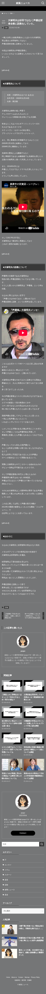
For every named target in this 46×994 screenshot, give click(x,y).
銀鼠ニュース (23, 3)
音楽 (6, 895)
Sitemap (27, 977)
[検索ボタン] (43, 3)
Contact (23, 833)
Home (8, 977)
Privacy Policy (35, 977)
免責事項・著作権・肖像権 (23, 980)
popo (23, 651)
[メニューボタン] (3, 3)
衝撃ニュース (10, 890)
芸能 (6, 27)
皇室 (6, 880)
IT (5, 860)
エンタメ (8, 865)
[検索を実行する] (41, 844)
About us (14, 977)
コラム (7, 870)
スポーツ (8, 875)
